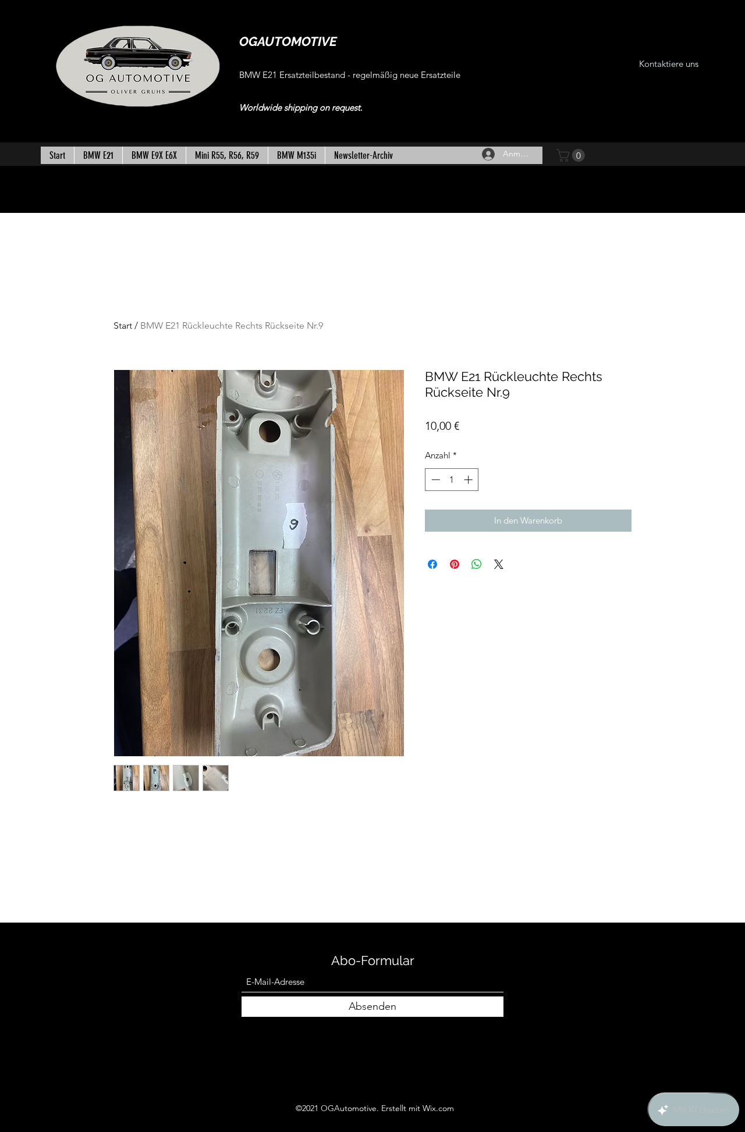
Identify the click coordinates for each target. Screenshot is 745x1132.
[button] (572, 155)
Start (122, 325)
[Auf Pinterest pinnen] (455, 564)
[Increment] (469, 479)
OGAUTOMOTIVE (288, 41)
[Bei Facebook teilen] (432, 564)
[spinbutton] (452, 479)
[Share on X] (499, 564)
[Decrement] (434, 479)
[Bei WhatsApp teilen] (477, 564)
